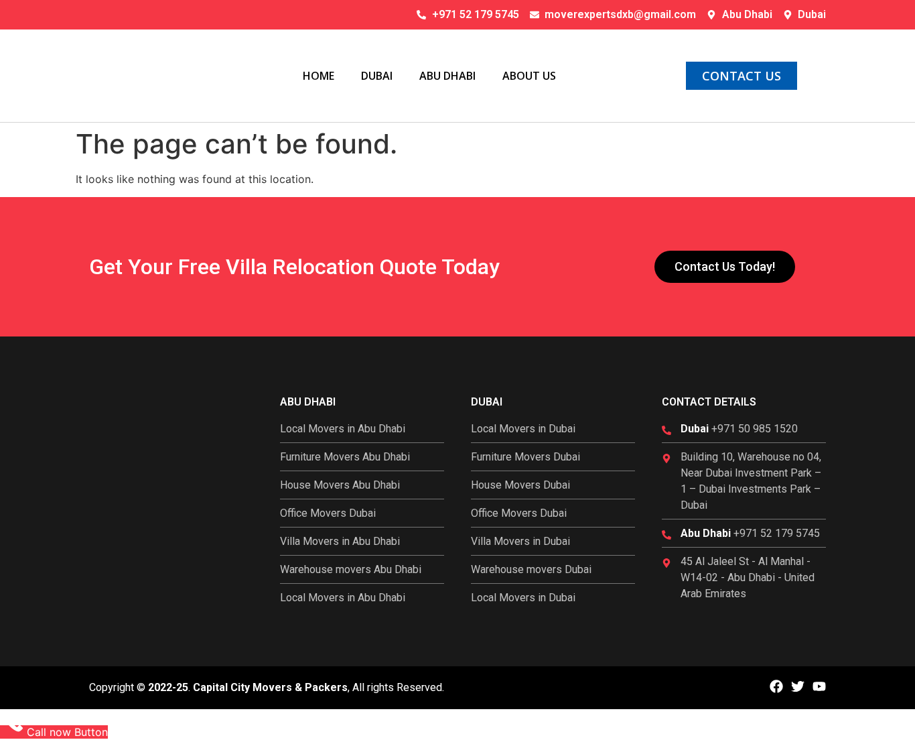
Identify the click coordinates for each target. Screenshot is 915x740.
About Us (529, 75)
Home (318, 75)
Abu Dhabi (447, 75)
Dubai (377, 75)
